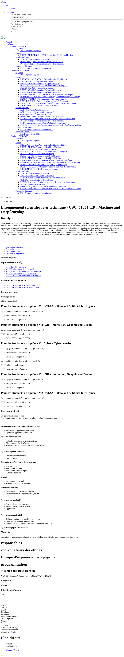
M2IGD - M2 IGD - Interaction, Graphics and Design (41, 92)
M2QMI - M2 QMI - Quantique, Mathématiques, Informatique (44, 101)
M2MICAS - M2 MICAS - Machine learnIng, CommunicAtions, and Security (50, 97)
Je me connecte (17, 17)
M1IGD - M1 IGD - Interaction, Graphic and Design (40, 147)
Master (18, 53)
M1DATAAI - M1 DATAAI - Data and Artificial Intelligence (43, 79)
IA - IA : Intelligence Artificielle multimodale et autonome (42, 64)
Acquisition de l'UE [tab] (13, 251)
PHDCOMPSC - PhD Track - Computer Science (39, 105)
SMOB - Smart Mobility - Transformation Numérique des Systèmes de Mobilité (50, 125)
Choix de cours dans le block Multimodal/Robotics (25, 287)
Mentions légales (12, 650)
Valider (14, 29)
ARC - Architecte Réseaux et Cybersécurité (37, 112)
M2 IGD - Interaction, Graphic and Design (22, 269)
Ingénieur (19, 48)
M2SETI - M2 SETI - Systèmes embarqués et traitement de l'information (48, 103)
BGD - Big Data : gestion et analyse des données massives (42, 178)
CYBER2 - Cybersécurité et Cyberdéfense (36, 114)
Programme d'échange (24, 66)
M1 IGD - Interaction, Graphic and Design (22, 274)
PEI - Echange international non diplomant (36, 68)
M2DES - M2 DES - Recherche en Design (36, 88)
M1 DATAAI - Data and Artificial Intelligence (23, 276)
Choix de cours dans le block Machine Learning (24, 285)
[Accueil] (3, 2)
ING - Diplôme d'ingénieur (30, 51)
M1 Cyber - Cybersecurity (16, 267)
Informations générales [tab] (14, 247)
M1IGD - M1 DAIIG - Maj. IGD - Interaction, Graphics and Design (46, 55)
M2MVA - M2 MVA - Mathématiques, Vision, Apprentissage (43, 99)
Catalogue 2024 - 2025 (19, 136)
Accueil (9, 42)
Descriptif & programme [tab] (15, 253)
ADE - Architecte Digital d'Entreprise (34, 59)
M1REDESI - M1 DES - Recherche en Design (38, 149)
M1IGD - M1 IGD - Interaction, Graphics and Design (41, 84)
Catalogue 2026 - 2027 (19, 46)
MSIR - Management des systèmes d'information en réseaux (43, 123)
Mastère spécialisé (22, 57)
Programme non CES (24, 132)
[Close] (2, 599)
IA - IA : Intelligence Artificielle (32, 184)
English (13, 8)
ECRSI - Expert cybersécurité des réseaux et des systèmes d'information (47, 119)
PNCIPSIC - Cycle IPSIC (30, 134)
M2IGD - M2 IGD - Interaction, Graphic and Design (40, 158)
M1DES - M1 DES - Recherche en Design (36, 81)
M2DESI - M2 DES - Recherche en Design (37, 154)
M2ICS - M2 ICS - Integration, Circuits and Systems (40, 90)
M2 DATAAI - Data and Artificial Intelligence (23, 271)
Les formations (11, 44)
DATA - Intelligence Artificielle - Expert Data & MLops (41, 62)
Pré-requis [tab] (10, 249)
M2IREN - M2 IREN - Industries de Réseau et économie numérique (46, 94)
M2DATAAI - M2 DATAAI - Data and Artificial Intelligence (43, 86)
